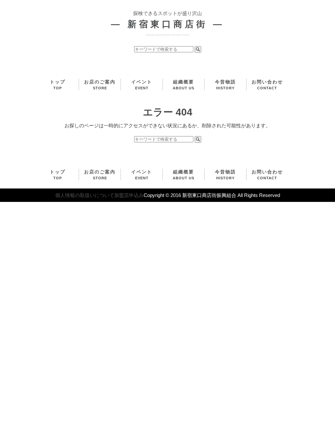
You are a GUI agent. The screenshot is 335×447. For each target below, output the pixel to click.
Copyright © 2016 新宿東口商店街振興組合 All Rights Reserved (212, 195)
